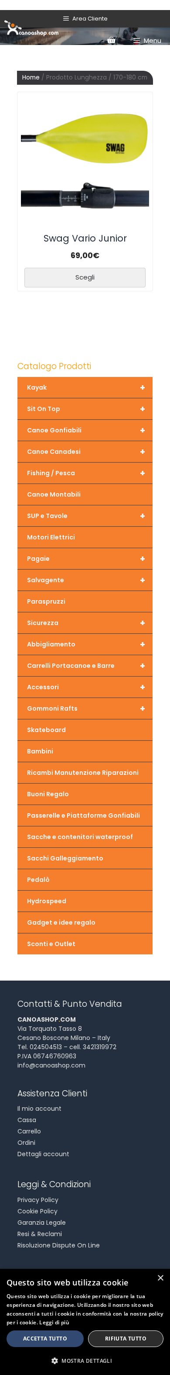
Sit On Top (86, 409)
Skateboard (46, 730)
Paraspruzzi (46, 601)
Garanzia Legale (41, 1222)
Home (31, 77)
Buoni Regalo (48, 794)
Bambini (40, 751)
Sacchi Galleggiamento (65, 858)
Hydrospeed (46, 901)
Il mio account (39, 1108)
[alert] (85, 1322)
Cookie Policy (37, 1211)
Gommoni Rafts (86, 708)
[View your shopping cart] (111, 41)
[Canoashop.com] (31, 27)
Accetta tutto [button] (45, 1338)
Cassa (26, 1120)
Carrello (29, 1131)
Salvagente (86, 580)
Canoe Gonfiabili (86, 430)
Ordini (26, 1142)
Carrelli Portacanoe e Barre (86, 666)
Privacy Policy (37, 1199)
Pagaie (86, 559)
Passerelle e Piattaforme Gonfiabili (83, 815)
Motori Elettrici (51, 537)
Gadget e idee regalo (61, 922)
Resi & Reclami (39, 1234)
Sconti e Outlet (51, 944)
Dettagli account (43, 1154)
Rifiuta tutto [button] (125, 1338)
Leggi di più (54, 1322)
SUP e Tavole (86, 516)
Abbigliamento (86, 644)
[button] (85, 1360)
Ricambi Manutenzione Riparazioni (83, 772)
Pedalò (38, 879)
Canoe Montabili (54, 494)
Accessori (86, 687)
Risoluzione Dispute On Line (58, 1245)
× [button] (160, 1278)
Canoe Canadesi (86, 452)
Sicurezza (86, 623)
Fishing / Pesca (86, 473)
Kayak (86, 387)
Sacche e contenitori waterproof (80, 837)
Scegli (85, 277)
